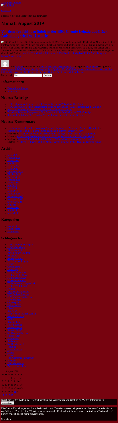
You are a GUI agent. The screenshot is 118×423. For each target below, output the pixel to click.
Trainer (10, 352)
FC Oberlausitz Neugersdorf (21, 283)
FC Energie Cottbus (17, 275)
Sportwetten (13, 231)
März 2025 (12, 155)
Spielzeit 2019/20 (61, 69)
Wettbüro (11, 360)
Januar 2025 (13, 160)
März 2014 (12, 213)
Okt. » (12, 394)
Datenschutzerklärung (18, 88)
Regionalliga (45, 69)
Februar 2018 (13, 193)
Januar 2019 (13, 182)
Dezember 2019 (15, 171)
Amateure (12, 255)
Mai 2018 (12, 188)
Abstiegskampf (8, 69)
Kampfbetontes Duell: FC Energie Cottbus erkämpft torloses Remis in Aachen (45, 131)
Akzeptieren (7, 403)
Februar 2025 (13, 157)
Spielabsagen (13, 335)
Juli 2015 (11, 204)
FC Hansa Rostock (16, 280)
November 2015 (15, 199)
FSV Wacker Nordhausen (19, 297)
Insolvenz (12, 311)
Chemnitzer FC (14, 266)
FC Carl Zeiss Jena (16, 272)
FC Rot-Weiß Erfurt (17, 286)
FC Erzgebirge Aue (16, 277)
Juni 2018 (12, 185)
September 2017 (15, 196)
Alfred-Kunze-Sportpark (19, 253)
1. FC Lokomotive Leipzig (20, 244)
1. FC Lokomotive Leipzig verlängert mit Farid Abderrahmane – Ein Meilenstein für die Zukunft (54, 106)
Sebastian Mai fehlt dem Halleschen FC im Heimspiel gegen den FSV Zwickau (56, 139)
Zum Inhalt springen (11, 2)
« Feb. (4, 394)
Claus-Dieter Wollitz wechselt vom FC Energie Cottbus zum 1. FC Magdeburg (58, 133)
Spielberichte (13, 228)
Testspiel (11, 346)
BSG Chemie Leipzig (27, 69)
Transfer (11, 355)
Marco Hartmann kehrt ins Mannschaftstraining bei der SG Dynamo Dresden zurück (61, 142)
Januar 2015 (13, 207)
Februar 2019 (13, 180)
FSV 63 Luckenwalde (18, 291)
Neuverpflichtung (15, 316)
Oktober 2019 (14, 174)
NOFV (10, 319)
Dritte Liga (12, 269)
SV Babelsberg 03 (16, 344)
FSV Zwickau (14, 300)
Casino (10, 264)
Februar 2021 (13, 166)
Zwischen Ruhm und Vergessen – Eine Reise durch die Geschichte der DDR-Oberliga (49, 112)
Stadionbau (12, 341)
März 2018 (12, 191)
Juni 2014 (12, 210)
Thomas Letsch (14, 349)
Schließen (6, 419)
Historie (11, 308)
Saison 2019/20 (14, 327)
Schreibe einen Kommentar (56, 70)
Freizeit (11, 288)
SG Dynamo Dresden (17, 333)
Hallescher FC (14, 305)
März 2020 (12, 168)
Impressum (12, 91)
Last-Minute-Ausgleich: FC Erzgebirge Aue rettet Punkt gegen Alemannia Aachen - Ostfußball (53, 128)
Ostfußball (6, 10)
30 (15, 391)
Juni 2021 (12, 163)
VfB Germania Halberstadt (20, 358)
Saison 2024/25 (14, 330)
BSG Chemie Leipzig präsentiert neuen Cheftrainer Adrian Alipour (39, 109)
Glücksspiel (13, 302)
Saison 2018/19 (14, 324)
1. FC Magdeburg (16, 247)
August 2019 (13, 177)
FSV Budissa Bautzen (18, 294)
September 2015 (15, 202)
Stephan (19, 66)
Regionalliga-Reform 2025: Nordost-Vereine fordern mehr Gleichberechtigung (45, 115)
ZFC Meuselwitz (15, 363)
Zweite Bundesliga (16, 366)
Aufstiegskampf (15, 258)
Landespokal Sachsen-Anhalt (21, 313)
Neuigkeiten (92, 66)
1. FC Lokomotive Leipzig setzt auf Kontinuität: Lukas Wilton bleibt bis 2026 (45, 104)
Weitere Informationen (93, 400)
